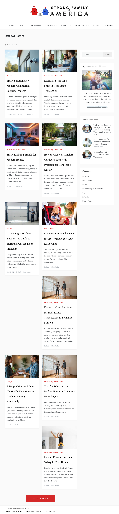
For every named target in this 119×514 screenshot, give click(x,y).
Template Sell (51, 511)
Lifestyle (66, 26)
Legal (84, 193)
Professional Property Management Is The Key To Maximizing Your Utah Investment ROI (102, 130)
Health (84, 184)
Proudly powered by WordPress (16, 511)
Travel (96, 26)
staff (21, 114)
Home (11, 26)
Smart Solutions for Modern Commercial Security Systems (18, 85)
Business (22, 26)
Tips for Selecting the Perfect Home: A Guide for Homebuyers (59, 391)
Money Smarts (82, 26)
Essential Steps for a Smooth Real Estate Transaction (55, 85)
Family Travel (49, 229)
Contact (109, 26)
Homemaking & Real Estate (44, 26)
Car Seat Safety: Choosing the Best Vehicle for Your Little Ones (59, 238)
